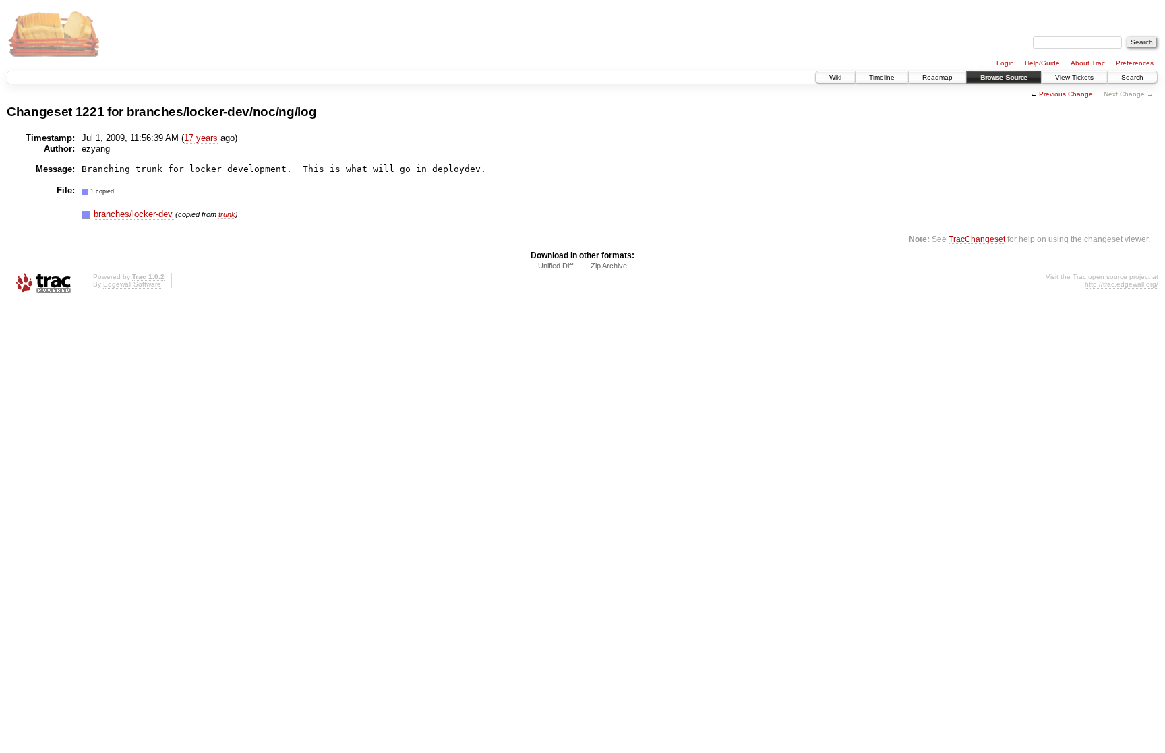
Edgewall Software (132, 284)
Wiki (835, 77)
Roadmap (937, 77)
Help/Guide (1042, 63)
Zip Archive (609, 266)
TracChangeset (977, 239)
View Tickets (1074, 77)
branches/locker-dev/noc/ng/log (222, 111)
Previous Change (1066, 94)
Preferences (1135, 63)
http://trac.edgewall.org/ (1121, 284)
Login (1005, 63)
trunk (226, 214)
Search (1132, 77)
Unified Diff (555, 266)
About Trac (1088, 63)
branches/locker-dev (134, 214)
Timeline (882, 77)
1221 (90, 111)
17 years (201, 138)
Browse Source (1003, 77)
